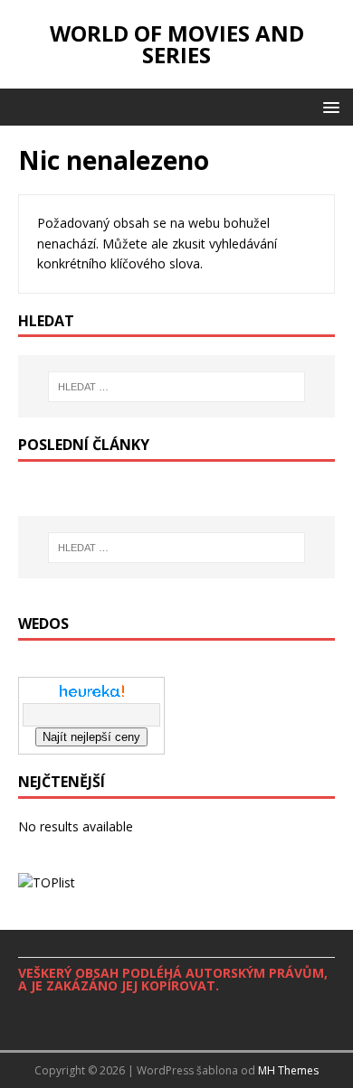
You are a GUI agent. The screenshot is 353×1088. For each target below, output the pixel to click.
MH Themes (288, 1070)
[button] (328, 106)
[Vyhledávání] (177, 386)
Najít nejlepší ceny (91, 737)
